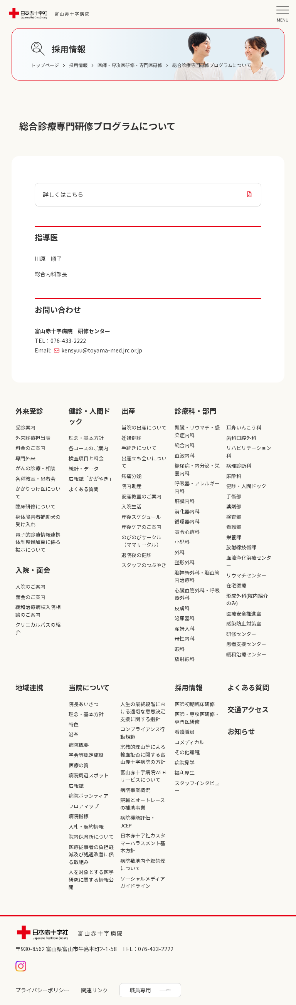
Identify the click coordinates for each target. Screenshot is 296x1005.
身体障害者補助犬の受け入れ (38, 520)
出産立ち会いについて (143, 462)
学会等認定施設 (86, 754)
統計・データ (84, 468)
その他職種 (187, 752)
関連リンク (94, 990)
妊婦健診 (131, 437)
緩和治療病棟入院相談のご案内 (38, 610)
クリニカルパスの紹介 (38, 628)
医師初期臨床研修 (195, 704)
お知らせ (241, 731)
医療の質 (79, 765)
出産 (128, 411)
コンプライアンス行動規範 (142, 732)
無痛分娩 (131, 476)
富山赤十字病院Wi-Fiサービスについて (143, 776)
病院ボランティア (88, 795)
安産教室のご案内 (141, 496)
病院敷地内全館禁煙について (142, 864)
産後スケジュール (141, 516)
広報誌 (76, 785)
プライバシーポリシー (42, 990)
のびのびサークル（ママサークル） (141, 541)
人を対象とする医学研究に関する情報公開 (91, 879)
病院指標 (79, 816)
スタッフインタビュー (197, 786)
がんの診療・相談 (35, 468)
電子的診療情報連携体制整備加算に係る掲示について (38, 542)
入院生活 (131, 506)
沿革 (74, 734)
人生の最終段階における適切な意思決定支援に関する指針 (142, 711)
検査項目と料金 (86, 458)
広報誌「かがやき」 (91, 478)
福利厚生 (185, 772)
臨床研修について (35, 506)
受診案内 (25, 427)
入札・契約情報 (86, 826)
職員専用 (140, 990)
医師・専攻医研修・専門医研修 (197, 717)
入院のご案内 (30, 586)
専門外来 (25, 458)
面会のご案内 (30, 597)
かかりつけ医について (38, 492)
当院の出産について (143, 427)
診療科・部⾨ (195, 411)
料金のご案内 (30, 447)
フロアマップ (84, 806)
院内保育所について (91, 836)
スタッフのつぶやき (143, 565)
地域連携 (29, 687)
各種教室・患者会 (35, 478)
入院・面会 (32, 570)
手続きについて (138, 447)
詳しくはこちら (63, 194)
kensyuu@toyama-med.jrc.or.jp (101, 350)
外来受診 (29, 411)
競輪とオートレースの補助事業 (142, 803)
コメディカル (189, 742)
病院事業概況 (135, 790)
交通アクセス (248, 709)
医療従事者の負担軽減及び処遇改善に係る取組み (91, 854)
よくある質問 (84, 489)
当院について (89, 687)
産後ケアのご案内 (141, 526)
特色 (74, 724)
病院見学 (185, 762)
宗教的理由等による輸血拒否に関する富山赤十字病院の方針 (142, 754)
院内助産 (131, 486)
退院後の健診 (136, 555)
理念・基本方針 (86, 437)
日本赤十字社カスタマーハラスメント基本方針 (142, 843)
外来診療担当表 (32, 437)
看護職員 (185, 731)
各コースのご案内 (88, 448)
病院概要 (79, 744)
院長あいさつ (84, 704)
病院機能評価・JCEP (137, 821)
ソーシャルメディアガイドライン (142, 882)
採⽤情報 (188, 687)
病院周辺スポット (89, 775)
